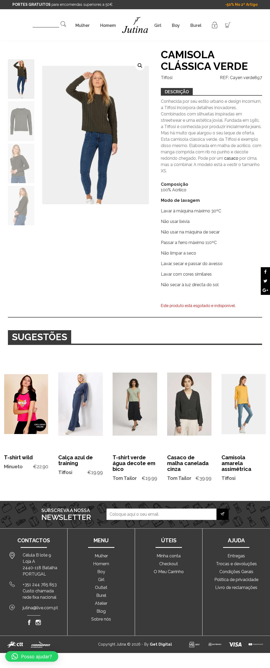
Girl (157, 25)
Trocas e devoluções (236, 563)
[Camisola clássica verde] (265, 271)
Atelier (101, 603)
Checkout (168, 563)
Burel (195, 25)
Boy (176, 25)
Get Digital (161, 644)
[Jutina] (135, 18)
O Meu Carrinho (169, 571)
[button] (140, 65)
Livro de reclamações (236, 587)
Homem (108, 25)
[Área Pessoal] (214, 24)
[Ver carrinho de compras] (227, 24)
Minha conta (169, 555)
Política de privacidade (236, 579)
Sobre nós (101, 619)
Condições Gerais (236, 571)
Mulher (82, 25)
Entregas (236, 555)
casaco (231, 158)
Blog (101, 611)
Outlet (101, 587)
